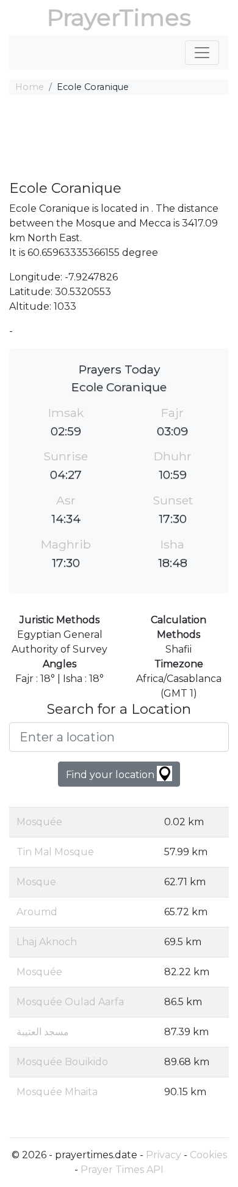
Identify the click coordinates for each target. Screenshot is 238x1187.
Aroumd (36, 912)
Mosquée (39, 822)
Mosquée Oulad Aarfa (70, 1002)
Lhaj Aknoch (46, 942)
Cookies (208, 1155)
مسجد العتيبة (42, 1032)
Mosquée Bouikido (62, 1062)
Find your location (111, 775)
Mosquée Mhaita (57, 1092)
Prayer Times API (122, 1169)
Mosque (36, 882)
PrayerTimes (119, 17)
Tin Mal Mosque (55, 852)
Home (29, 86)
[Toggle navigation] (202, 52)
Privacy (163, 1155)
